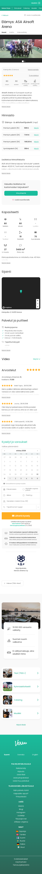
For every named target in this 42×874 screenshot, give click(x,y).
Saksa (22, 844)
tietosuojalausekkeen (17, 525)
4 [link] (10, 462)
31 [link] (26, 457)
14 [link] (26, 466)
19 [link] (15, 470)
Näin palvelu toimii (21, 790)
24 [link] (4, 474)
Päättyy (29, 495)
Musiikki (34, 8)
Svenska (20, 754)
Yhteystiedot (21, 796)
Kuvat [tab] (4, 32)
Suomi (6, 754)
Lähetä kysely (22, 515)
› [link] (37, 451)
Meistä (21, 806)
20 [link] (21, 470)
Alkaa (9, 495)
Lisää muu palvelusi (21, 781)
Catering (26, 8)
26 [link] (15, 474)
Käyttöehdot (21, 862)
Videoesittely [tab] (22, 32)
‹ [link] (4, 451)
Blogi (21, 809)
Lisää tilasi (21, 774)
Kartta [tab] (11, 32)
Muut (22, 847)
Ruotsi (22, 841)
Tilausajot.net (21, 819)
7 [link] (26, 462)
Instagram (21, 812)
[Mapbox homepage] (7, 307)
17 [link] (4, 470)
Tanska (22, 834)
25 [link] (10, 474)
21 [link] (26, 470)
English (35, 754)
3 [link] (4, 462)
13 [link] (21, 466)
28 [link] (10, 457)
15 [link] (32, 466)
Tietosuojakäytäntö (21, 865)
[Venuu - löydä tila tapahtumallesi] (6, 3)
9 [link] (37, 462)
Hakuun (5, 15)
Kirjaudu (21, 771)
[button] (3, 49)
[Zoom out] (37, 303)
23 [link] (37, 470)
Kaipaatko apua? (21, 793)
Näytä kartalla (33, 70)
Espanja (22, 831)
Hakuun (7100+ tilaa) (13, 583)
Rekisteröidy (21, 768)
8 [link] (31, 462)
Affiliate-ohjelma (21, 822)
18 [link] (10, 470)
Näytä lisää (6, 106)
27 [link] (4, 457)
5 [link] (15, 462)
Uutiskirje (21, 815)
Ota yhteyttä (21, 193)
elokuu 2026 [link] (21, 451)
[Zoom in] (37, 300)
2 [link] (37, 457)
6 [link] (20, 462)
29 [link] (15, 457)
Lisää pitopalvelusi (21, 778)
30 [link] (21, 457)
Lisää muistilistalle (33, 15)
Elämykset (17, 8)
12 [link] (15, 466)
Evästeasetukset (21, 859)
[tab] (21, 128)
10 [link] (4, 466)
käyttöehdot (16, 523)
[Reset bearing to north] (37, 306)
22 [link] (32, 470)
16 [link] (37, 466)
